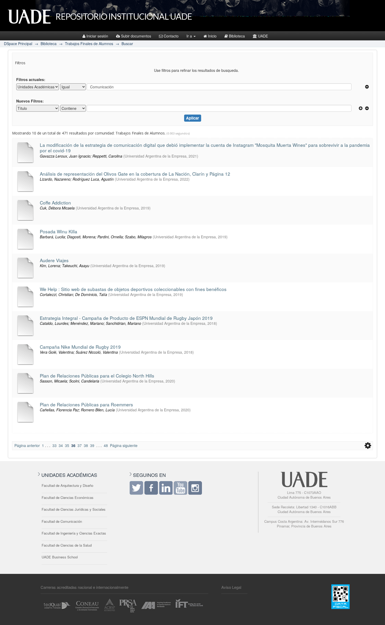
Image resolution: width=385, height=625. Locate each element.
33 (54, 445)
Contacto (171, 36)
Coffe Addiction (55, 202)
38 (86, 445)
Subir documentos (136, 36)
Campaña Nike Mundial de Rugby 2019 (80, 346)
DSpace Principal (18, 43)
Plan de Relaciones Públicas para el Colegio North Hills (97, 375)
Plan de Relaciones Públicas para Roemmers (86, 404)
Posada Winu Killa (58, 231)
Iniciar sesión (97, 36)
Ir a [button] (189, 36)
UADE (263, 36)
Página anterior (27, 445)
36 (73, 445)
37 (80, 445)
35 (67, 445)
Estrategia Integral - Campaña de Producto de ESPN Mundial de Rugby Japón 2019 (126, 318)
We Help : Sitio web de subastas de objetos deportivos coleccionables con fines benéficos (133, 289)
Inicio (212, 36)
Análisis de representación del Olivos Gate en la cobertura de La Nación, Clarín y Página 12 (135, 173)
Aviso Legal (231, 587)
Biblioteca (237, 36)
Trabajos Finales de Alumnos (89, 43)
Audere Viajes (54, 260)
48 (106, 445)
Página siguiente (124, 445)
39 (92, 445)
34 (61, 445)
